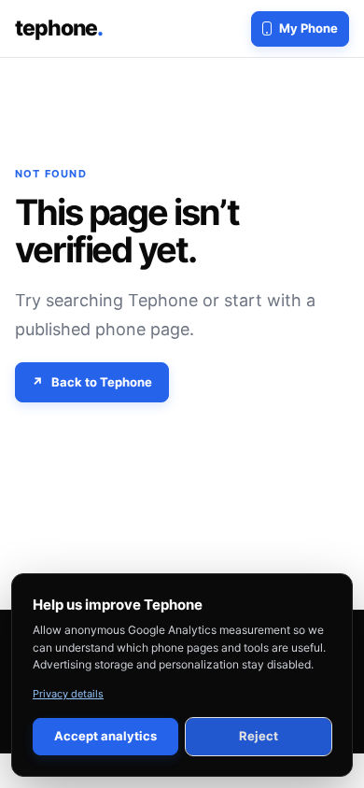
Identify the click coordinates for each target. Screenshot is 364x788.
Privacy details (68, 693)
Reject (258, 735)
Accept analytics (105, 735)
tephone (59, 28)
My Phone (308, 28)
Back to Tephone (101, 381)
